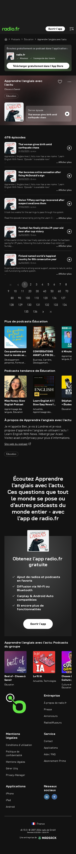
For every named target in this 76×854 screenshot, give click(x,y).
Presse (48, 709)
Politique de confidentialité (14, 753)
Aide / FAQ (50, 754)
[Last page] (50, 312)
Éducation (11, 96)
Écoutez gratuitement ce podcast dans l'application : (37, 48)
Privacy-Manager (15, 775)
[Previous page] (18, 285)
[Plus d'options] (69, 82)
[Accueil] (5, 39)
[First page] (11, 285)
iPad (8, 800)
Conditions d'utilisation (19, 745)
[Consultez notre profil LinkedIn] (46, 797)
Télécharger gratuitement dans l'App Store (38, 66)
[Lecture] (67, 114)
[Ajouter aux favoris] (60, 82)
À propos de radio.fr (55, 703)
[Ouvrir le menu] (71, 29)
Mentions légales (15, 762)
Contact (48, 741)
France (40, 824)
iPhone (10, 793)
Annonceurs (51, 716)
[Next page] (43, 312)
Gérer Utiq (12, 768)
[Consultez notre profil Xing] (54, 797)
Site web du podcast (15, 444)
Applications (51, 748)
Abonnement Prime (55, 761)
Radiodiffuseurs (53, 722)
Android (10, 807)
